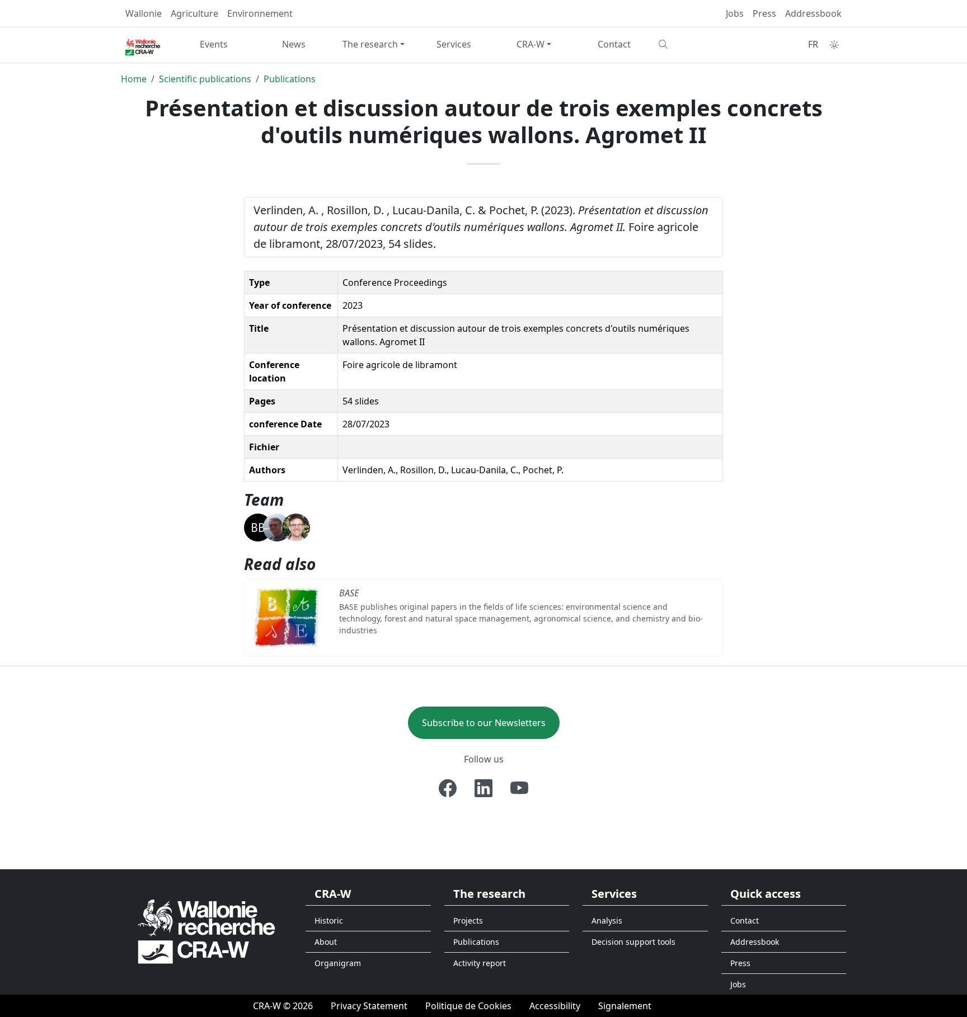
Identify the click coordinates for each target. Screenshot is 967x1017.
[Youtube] (519, 788)
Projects (468, 920)
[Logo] (206, 930)
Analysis (607, 920)
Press (764, 13)
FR (813, 44)
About (325, 941)
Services (453, 44)
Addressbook (813, 13)
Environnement (260, 13)
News (294, 44)
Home (134, 79)
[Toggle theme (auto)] (834, 45)
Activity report (479, 963)
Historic (328, 920)
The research (370, 44)
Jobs (735, 13)
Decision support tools (633, 941)
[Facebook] (448, 788)
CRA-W (530, 44)
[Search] (694, 44)
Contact (614, 44)
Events (214, 44)
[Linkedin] (483, 788)
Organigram (337, 963)
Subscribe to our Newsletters (484, 723)
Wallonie (143, 13)
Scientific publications (205, 79)
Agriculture (194, 13)
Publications (290, 79)
